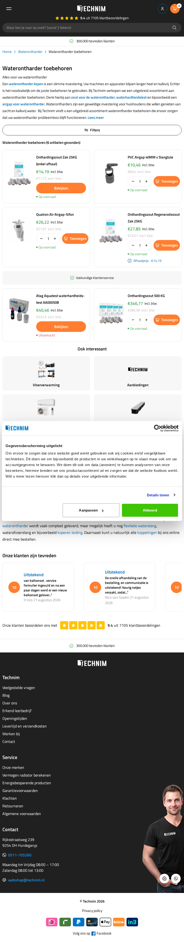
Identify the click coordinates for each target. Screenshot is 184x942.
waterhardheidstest (131, 97)
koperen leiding (70, 532)
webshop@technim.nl (26, 880)
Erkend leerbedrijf (16, 711)
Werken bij (11, 734)
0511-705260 (19, 855)
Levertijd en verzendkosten (24, 726)
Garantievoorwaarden (20, 790)
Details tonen (158, 495)
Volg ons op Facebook (92, 933)
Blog (6, 695)
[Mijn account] (162, 8)
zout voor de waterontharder (93, 97)
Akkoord (150, 510)
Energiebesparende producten (26, 783)
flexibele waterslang (140, 526)
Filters (95, 130)
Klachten (9, 798)
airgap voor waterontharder (23, 104)
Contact (8, 741)
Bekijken (61, 188)
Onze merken (13, 767)
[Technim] (91, 9)
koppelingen (147, 532)
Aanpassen (88, 510)
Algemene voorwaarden (21, 813)
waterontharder (15, 526)
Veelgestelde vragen (18, 687)
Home (7, 51)
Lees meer (96, 117)
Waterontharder (30, 51)
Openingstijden (14, 718)
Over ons (9, 703)
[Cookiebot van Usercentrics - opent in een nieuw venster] (157, 428)
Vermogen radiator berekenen (26, 775)
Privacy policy (92, 910)
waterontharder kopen (26, 84)
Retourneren (12, 806)
